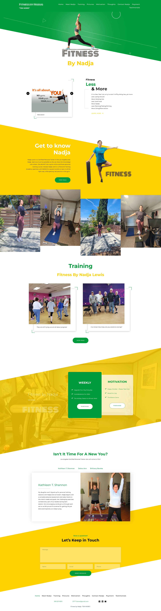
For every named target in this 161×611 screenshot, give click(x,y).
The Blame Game (113, 397)
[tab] (66, 468)
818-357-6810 (58, 601)
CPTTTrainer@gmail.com (80, 601)
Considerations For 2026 (82, 394)
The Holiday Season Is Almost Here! (85, 398)
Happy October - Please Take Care (119, 389)
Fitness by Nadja (31, 4)
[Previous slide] (27, 93)
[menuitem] (61, 4)
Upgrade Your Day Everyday (83, 390)
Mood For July (112, 393)
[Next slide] (71, 93)
